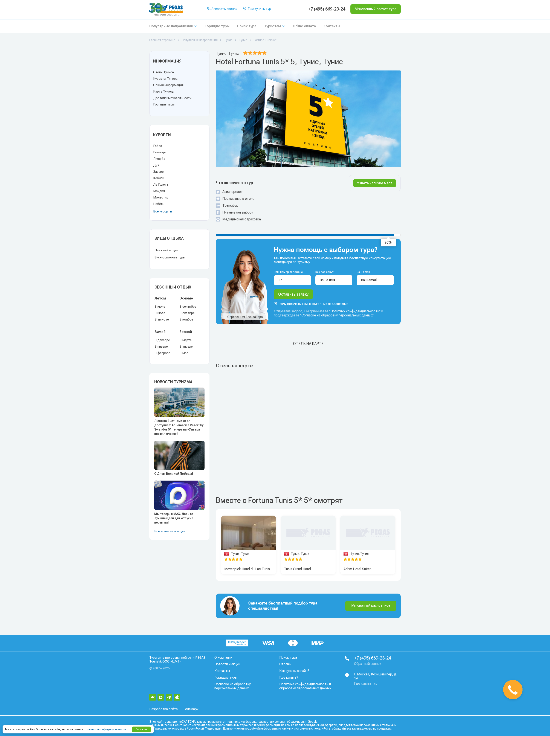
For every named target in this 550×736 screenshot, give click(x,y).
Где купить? (288, 677)
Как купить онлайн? (294, 671)
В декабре (162, 340)
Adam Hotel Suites (357, 569)
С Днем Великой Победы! (173, 473)
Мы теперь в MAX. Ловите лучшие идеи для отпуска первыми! (173, 518)
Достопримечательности (172, 98)
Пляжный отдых (166, 250)
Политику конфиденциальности (354, 311)
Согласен (141, 729)
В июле (159, 313)
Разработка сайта (163, 709)
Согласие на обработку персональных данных (337, 315)
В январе (161, 346)
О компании (223, 657)
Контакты (332, 26)
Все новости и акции (169, 531)
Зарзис (158, 172)
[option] (248, 533)
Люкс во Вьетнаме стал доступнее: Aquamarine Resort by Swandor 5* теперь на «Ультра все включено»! (178, 427)
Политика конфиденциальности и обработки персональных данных (305, 686)
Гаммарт (160, 152)
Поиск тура (246, 26)
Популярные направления (171, 26)
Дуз (156, 165)
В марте (185, 340)
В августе (161, 319)
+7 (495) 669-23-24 (326, 9)
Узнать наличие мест (374, 183)
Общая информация (168, 85)
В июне (159, 306)
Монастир (160, 197)
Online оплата (304, 26)
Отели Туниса (163, 72)
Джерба (159, 159)
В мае (183, 353)
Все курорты (162, 211)
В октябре (187, 313)
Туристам (272, 26)
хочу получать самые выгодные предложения (314, 304)
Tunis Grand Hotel (297, 569)
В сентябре (187, 306)
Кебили (158, 178)
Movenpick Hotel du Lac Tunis (247, 569)
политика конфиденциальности (249, 721)
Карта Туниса (163, 91)
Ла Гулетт (160, 184)
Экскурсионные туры (169, 257)
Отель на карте (308, 343)
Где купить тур (259, 9)
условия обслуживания (291, 721)
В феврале (162, 353)
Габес (157, 146)
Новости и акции (227, 664)
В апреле (186, 346)
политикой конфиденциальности (106, 729)
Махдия (159, 191)
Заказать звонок (224, 9)
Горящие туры (217, 26)
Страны (285, 664)
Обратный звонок (367, 664)
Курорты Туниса (165, 79)
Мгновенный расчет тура (370, 605)
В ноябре (186, 319)
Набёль (158, 204)
